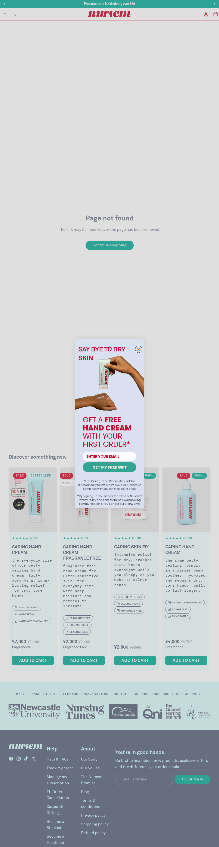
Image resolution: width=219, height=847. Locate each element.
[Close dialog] (138, 349)
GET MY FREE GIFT (109, 467)
